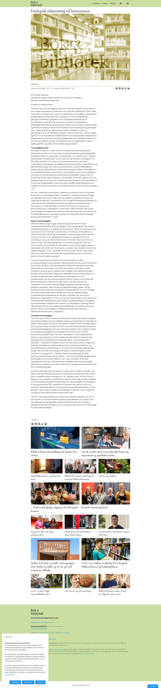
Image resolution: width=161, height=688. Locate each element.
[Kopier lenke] (125, 88)
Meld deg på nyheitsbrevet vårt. (43, 622)
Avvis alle (40, 682)
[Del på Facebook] (116, 88)
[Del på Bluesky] (128, 88)
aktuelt (34, 420)
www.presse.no (89, 653)
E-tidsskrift (96, 3)
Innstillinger (153, 686)
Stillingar (113, 3)
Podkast (105, 3)
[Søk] (120, 3)
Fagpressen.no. (10, 674)
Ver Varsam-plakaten (61, 649)
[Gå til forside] (52, 3)
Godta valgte (28, 682)
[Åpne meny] (127, 3)
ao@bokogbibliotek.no (39, 628)
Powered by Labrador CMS (80, 685)
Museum (66, 633)
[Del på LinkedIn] (119, 88)
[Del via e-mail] (122, 88)
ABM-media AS (44, 633)
